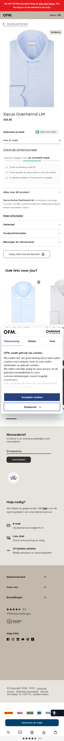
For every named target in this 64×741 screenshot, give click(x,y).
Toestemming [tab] (11, 341)
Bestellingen (15, 597)
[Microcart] (55, 732)
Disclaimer (42, 688)
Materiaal (9, 224)
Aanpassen (30, 406)
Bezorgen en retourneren (18, 242)
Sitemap (44, 691)
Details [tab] (32, 341)
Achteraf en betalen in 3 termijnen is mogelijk (30, 177)
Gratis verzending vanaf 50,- (22, 167)
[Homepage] (8, 15)
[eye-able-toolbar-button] (54, 713)
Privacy (10, 691)
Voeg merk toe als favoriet (24, 254)
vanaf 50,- (32, 738)
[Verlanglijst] (44, 732)
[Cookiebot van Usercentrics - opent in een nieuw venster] (46, 332)
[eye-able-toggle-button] (60, 713)
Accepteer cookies (32, 397)
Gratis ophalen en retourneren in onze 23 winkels (32, 172)
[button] (32, 158)
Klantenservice (16, 576)
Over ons (12, 587)
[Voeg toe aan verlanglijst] (39, 282)
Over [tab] (52, 341)
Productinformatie (14, 233)
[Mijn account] (32, 732)
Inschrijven (18, 459)
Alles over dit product (16, 192)
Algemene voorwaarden (27, 691)
